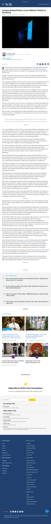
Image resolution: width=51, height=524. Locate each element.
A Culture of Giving (30, 448)
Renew (43, 4)
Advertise (4, 473)
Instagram (20, 511)
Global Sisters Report (7, 462)
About (27, 494)
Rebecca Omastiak (29, 340)
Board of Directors (30, 504)
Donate (39, 4)
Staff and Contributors (31, 501)
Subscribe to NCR (30, 460)
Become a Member (30, 445)
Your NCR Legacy (30, 452)
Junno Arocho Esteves (7, 340)
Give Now (28, 443)
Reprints (28, 489)
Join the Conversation (6, 58)
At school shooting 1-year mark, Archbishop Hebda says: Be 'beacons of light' (36, 336)
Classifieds (4, 468)
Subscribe (47, 4)
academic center (23, 240)
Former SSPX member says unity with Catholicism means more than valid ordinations (27, 287)
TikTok (22, 511)
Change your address (31, 486)
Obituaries (4, 470)
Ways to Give (29, 450)
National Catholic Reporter (47, 511)
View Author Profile (10, 55)
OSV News (14, 340)
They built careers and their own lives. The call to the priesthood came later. (27, 302)
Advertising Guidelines (8, 515)
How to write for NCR (31, 480)
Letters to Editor (30, 484)
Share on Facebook (40, 64)
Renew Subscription (31, 462)
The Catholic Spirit (37, 340)
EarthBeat (4, 460)
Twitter (32, 250)
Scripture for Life (6, 455)
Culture (9, 14)
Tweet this (26, 124)
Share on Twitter (43, 64)
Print (48, 64)
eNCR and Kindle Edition (32, 469)
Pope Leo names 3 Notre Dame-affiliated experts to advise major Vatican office (27, 294)
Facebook (39, 250)
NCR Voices (22, 14)
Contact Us (28, 477)
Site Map (24, 515)
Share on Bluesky (37, 64)
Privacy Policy (29, 499)
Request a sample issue (31, 472)
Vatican (4, 331)
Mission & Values (30, 497)
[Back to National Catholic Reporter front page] (8, 4)
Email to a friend (45, 64)
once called (19, 225)
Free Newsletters (30, 467)
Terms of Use (15, 515)
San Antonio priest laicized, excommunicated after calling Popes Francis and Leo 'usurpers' (27, 279)
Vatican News (6, 329)
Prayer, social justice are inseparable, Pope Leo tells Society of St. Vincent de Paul (11, 336)
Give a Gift (28, 465)
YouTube (18, 511)
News (27, 331)
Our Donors (29, 455)
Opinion (4, 14)
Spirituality (15, 14)
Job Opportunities (30, 482)
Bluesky (11, 511)
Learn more (20, 59)
